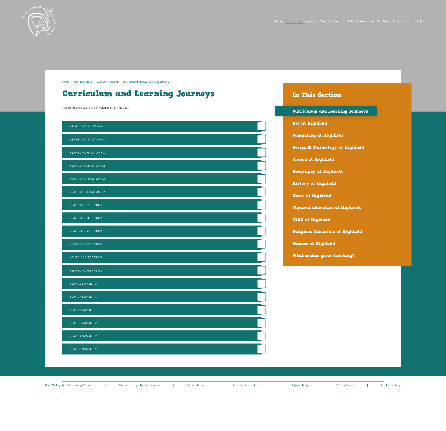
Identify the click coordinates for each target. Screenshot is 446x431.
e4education (152, 385)
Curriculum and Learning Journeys (146, 81)
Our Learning (83, 81)
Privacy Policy (345, 385)
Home (65, 81)
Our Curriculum (107, 81)
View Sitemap (196, 385)
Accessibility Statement (248, 385)
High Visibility (300, 385)
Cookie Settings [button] (391, 385)
